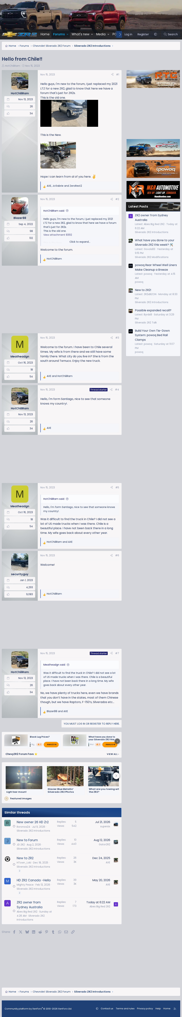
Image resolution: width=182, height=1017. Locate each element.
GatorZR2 (104, 844)
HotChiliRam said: (54, 211)
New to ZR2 (25, 858)
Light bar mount (16, 792)
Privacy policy (145, 1008)
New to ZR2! (143, 290)
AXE (108, 862)
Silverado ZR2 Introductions (33, 830)
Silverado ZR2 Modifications (151, 257)
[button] (67, 34)
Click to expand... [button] (79, 242)
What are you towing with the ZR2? (105, 791)
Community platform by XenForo (38, 1008)
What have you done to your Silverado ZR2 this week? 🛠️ (102, 739)
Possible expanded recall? (153, 310)
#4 (117, 389)
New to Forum (27, 840)
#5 (117, 487)
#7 (117, 653)
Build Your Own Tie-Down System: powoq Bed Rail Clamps (152, 335)
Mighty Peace (25, 884)
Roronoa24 (23, 827)
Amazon (51, 744)
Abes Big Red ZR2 (27, 911)
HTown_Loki (24, 862)
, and (64, 186)
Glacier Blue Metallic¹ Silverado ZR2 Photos (61, 791)
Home (45, 34)
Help (158, 1008)
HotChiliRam (12, 66)
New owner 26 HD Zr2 (33, 822)
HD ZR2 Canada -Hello (34, 880)
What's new (80, 34)
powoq (139, 282)
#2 (117, 199)
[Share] (112, 74)
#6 (117, 555)
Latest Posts (138, 206)
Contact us (107, 1008)
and (60, 376)
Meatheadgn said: (54, 664)
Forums (59, 34)
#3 (117, 337)
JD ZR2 (21, 844)
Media (101, 34)
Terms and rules (125, 1008)
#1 (117, 74)
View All (113, 754)
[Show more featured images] (116, 775)
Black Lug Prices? (40, 736)
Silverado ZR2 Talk (146, 322)
